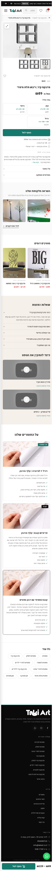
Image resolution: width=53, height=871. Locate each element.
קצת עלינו (41, 817)
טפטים (44, 656)
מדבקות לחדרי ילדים (37, 765)
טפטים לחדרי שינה (40, 669)
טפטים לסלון (31, 656)
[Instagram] (41, 728)
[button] (39, 210)
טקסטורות (10, 675)
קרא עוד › (35, 162)
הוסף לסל (26, 132)
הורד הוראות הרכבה (43, 386)
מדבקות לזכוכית (39, 770)
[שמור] (5, 76)
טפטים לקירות (39, 742)
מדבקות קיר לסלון (38, 760)
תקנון (43, 808)
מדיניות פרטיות (39, 804)
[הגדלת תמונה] (7, 26)
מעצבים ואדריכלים (38, 813)
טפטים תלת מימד (40, 675)
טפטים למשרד (42, 662)
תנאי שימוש (40, 799)
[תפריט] (6, 11)
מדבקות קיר (15, 656)
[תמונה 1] (45, 64)
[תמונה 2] (34, 64)
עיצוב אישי (41, 779)
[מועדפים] (41, 10)
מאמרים (42, 794)
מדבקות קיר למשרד (39, 18)
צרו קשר (42, 822)
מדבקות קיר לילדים (19, 669)
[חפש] (26, 10)
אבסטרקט (24, 675)
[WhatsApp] (35, 728)
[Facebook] (47, 728)
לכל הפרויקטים (12, 226)
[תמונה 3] (24, 64)
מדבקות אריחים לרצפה (36, 774)
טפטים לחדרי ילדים (22, 662)
